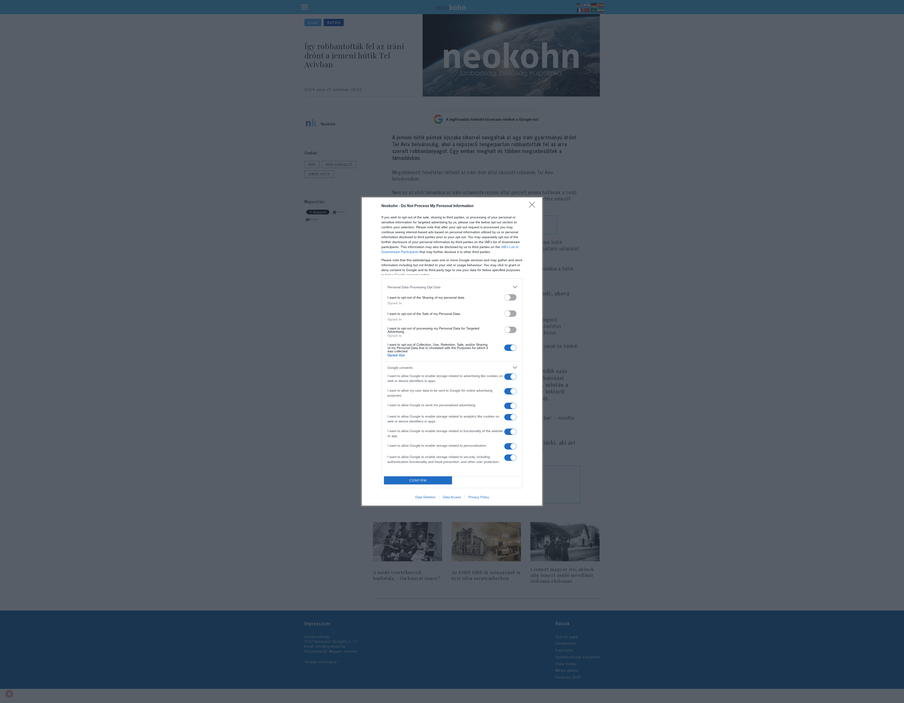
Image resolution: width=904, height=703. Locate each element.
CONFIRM (418, 480)
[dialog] (452, 351)
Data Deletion (425, 497)
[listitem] (452, 287)
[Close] (533, 206)
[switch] (510, 297)
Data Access (452, 497)
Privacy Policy (478, 497)
